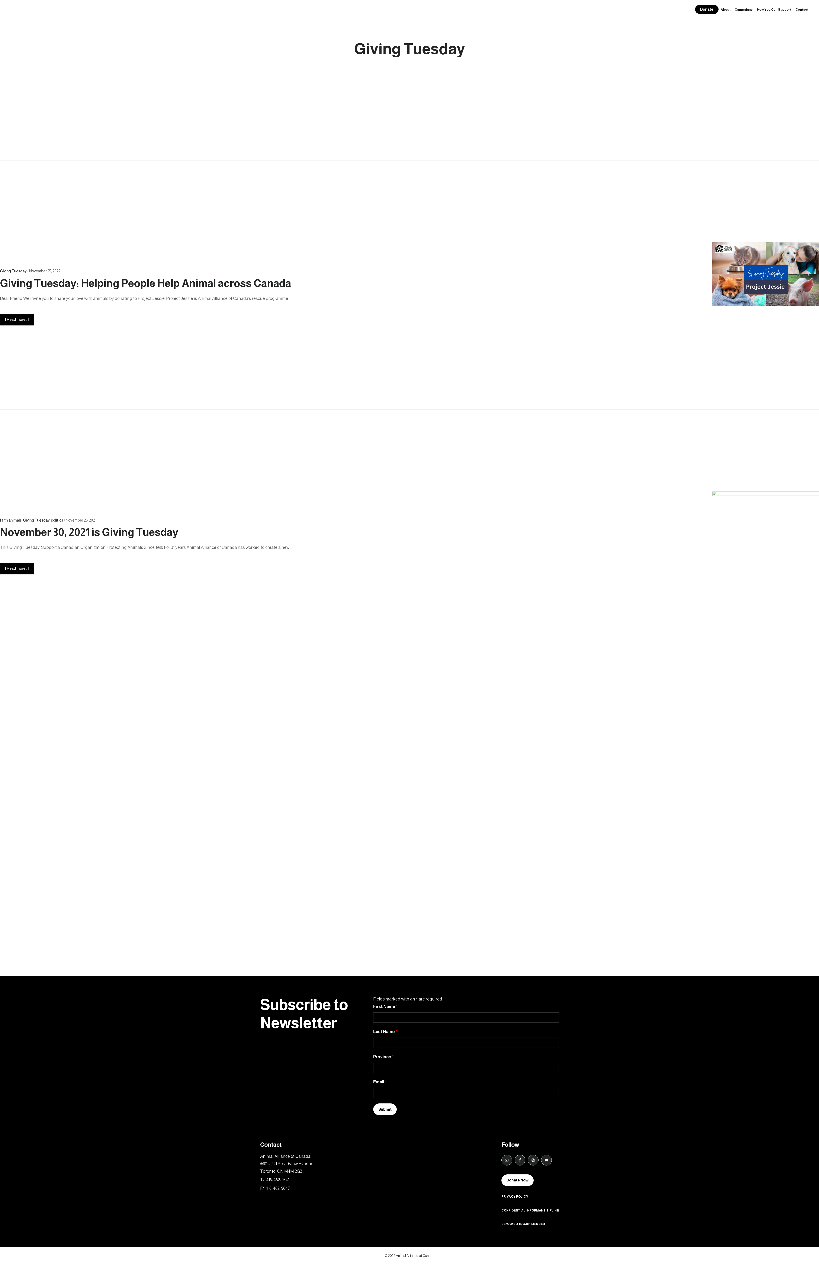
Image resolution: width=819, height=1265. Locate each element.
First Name (385, 1006)
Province (383, 1056)
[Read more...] (19, 321)
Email (379, 1082)
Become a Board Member (523, 1224)
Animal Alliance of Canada (33, 9)
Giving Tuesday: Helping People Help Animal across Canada (145, 283)
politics (57, 520)
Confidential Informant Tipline (530, 1210)
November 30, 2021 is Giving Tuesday (89, 532)
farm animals (11, 520)
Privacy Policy (514, 1196)
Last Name (385, 1031)
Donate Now (518, 1180)
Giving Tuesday (13, 271)
